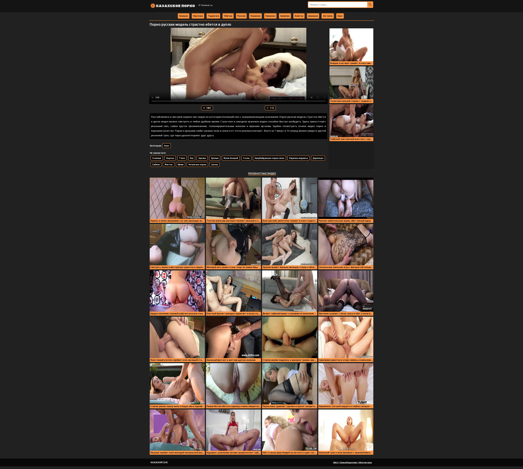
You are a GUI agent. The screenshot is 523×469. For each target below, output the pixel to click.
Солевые (156, 158)
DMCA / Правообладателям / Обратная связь (352, 462)
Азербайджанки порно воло (269, 158)
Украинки (255, 16)
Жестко (169, 164)
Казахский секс (159, 462)
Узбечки (228, 16)
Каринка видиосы (298, 158)
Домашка (313, 16)
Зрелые (215, 158)
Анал (340, 16)
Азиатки (299, 16)
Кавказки (270, 16)
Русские (241, 16)
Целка (214, 164)
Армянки (285, 16)
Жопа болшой (231, 158)
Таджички (213, 16)
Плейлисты (206, 5)
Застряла (327, 16)
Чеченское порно (197, 164)
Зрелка (202, 158)
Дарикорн (318, 158)
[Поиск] (370, 4)
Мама (181, 164)
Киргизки (198, 16)
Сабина (156, 164)
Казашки (183, 16)
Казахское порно (175, 6)
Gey (191, 158)
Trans (182, 158)
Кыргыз (170, 158)
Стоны (246, 158)
